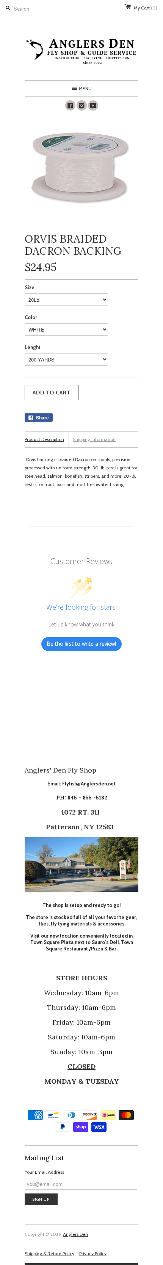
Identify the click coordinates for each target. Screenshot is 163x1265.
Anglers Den (75, 1234)
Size (29, 287)
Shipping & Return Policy (49, 1253)
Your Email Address (44, 1172)
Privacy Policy (93, 1253)
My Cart (145, 8)
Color (31, 317)
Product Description (44, 439)
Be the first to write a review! (81, 643)
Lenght (33, 347)
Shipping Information (94, 439)
